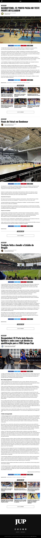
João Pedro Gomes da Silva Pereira (11, 522)
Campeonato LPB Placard (17, 82)
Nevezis (24, 477)
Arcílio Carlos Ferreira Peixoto (10, 346)
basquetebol (9, 82)
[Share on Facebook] (11, 45)
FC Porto (24, 82)
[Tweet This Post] (17, 45)
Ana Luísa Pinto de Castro (9, 251)
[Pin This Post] (24, 45)
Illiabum (28, 82)
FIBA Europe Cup (19, 477)
